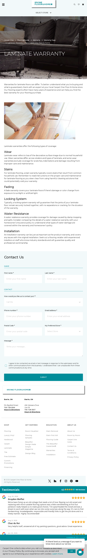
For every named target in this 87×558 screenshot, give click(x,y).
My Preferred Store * (53, 325)
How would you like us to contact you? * (20, 296)
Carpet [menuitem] (7, 444)
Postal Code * (9, 325)
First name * (9, 273)
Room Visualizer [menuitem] (31, 431)
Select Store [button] (42, 13)
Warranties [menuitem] (50, 450)
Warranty (36, 40)
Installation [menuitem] (51, 455)
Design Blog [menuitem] (30, 453)
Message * (8, 341)
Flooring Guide (23, 40)
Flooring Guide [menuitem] (52, 440)
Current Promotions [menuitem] (9, 462)
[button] (74, 4)
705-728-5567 (29, 410)
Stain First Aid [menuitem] (52, 435)
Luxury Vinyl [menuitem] (9, 435)
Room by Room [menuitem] (73, 435)
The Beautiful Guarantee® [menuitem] (51, 445)
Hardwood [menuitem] (8, 440)
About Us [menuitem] (71, 431)
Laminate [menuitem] (8, 448)
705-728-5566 (9, 407)
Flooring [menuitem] (7, 431)
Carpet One (9, 40)
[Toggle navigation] (3, 4)
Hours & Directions (12, 410)
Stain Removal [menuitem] (52, 431)
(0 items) (83, 4)
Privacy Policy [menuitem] (73, 457)
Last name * (49, 273)
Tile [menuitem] (5, 452)
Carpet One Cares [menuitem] (72, 441)
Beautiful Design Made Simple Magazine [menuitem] (30, 445)
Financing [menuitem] (8, 467)
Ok (71, 551)
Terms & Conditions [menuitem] (71, 451)
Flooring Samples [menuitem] (28, 436)
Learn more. (57, 554)
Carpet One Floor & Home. (21, 480)
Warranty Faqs (50, 40)
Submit (43, 377)
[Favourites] (79, 4)
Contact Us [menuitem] (71, 446)
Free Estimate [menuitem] (10, 456)
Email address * (51, 310)
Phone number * (10, 310)
